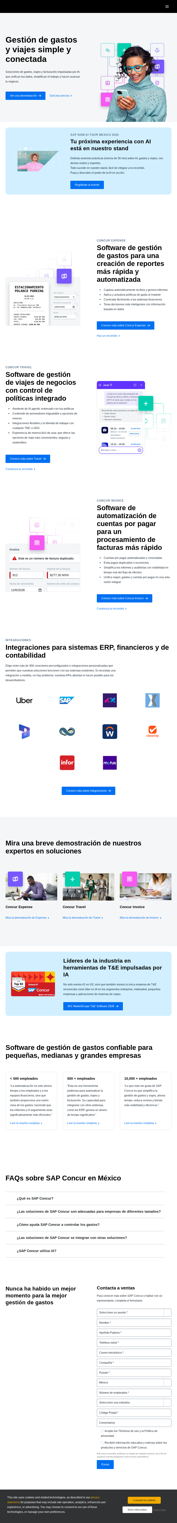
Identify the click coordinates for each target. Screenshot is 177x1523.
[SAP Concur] (22, 6)
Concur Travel (74, 907)
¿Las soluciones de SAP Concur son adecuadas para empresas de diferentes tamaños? (89, 1211)
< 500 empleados (24, 1078)
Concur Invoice (132, 907)
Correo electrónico (109, 1350)
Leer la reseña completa (25, 1123)
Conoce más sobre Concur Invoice (122, 598)
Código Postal (106, 1410)
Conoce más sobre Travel (25, 458)
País (100, 1380)
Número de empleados (112, 1390)
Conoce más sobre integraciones (86, 790)
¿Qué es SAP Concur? (35, 1198)
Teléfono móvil (106, 1340)
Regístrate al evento (87, 184)
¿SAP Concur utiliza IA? (36, 1251)
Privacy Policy (159, 1510)
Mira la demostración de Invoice (139, 917)
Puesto (101, 1370)
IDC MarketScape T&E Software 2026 (91, 1006)
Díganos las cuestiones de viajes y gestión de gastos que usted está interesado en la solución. (131, 1312)
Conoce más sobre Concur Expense (123, 325)
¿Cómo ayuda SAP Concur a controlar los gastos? (58, 1225)
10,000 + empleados (140, 1078)
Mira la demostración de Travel (81, 917)
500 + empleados (81, 1078)
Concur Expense (19, 907)
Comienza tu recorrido (19, 469)
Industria (102, 1400)
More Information (137, 1509)
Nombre (102, 1320)
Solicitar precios (59, 95)
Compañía (103, 1360)
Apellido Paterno (108, 1330)
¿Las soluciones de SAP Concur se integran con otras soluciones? (72, 1238)
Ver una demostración (23, 95)
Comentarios (105, 1420)
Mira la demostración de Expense (26, 917)
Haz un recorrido (107, 335)
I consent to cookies (144, 1500)
